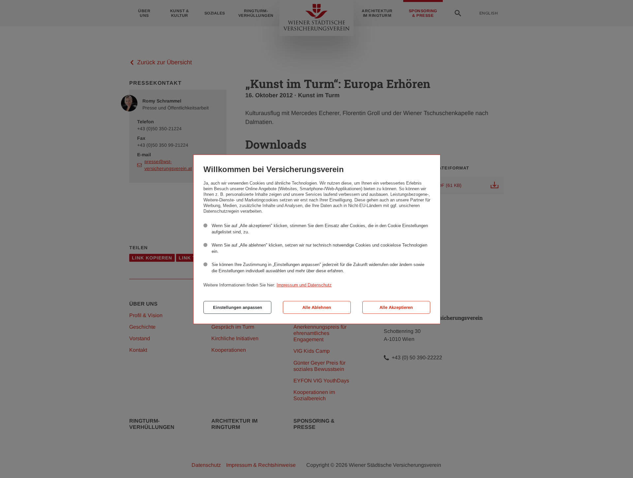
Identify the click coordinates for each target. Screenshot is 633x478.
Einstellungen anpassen (237, 307)
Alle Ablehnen (316, 307)
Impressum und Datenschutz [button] (304, 285)
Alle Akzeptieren (396, 307)
